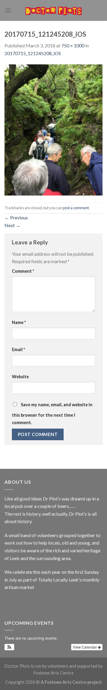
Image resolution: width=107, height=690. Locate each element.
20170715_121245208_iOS (32, 53)
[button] (9, 647)
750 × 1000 (72, 45)
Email (18, 349)
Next (12, 225)
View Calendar (85, 646)
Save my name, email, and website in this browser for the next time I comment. (52, 413)
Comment (23, 271)
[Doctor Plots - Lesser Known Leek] (53, 10)
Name (19, 322)
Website (20, 376)
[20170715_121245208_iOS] (53, 129)
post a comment (76, 207)
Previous (16, 217)
